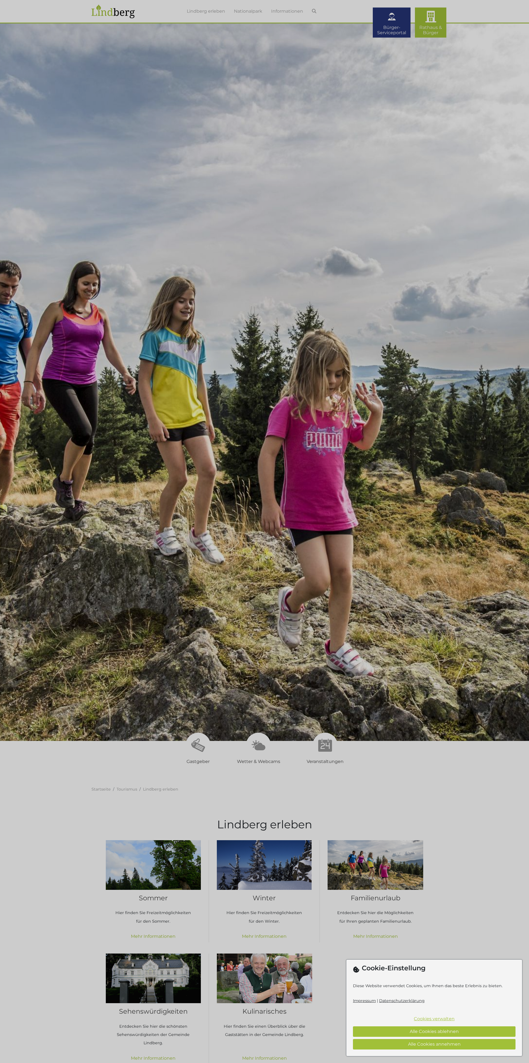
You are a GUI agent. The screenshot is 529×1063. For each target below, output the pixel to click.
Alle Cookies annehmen (434, 1044)
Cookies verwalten (434, 1018)
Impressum (364, 1000)
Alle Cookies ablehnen (434, 1031)
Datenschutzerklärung (402, 1000)
